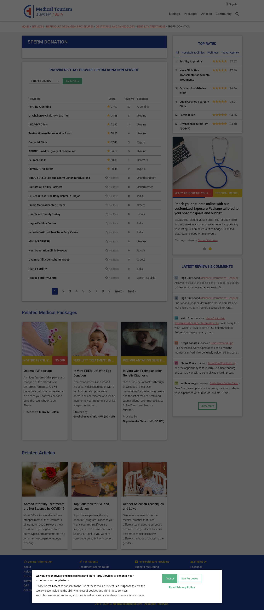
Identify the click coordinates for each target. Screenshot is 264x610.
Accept (170, 578)
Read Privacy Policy (182, 587)
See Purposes (189, 578)
